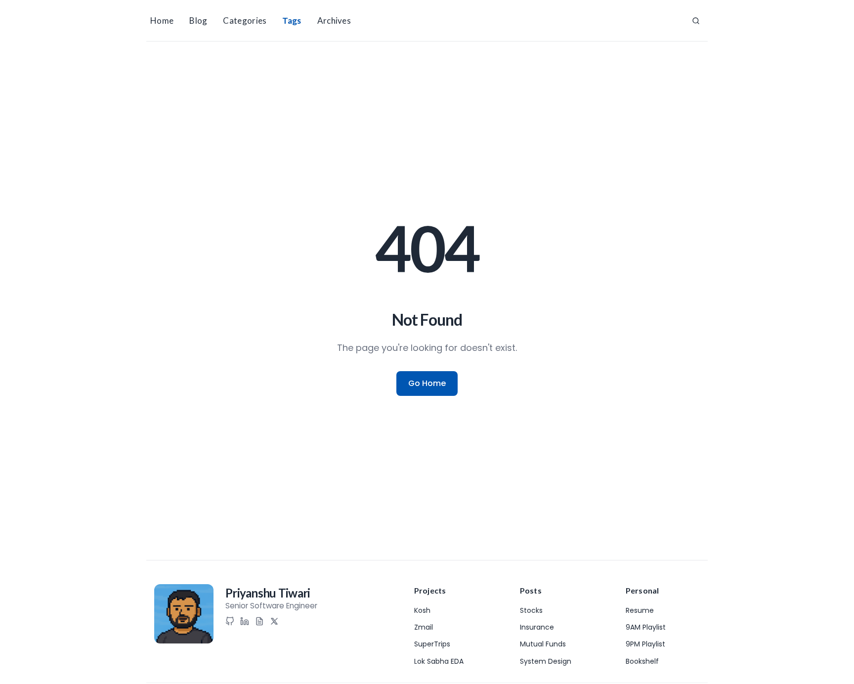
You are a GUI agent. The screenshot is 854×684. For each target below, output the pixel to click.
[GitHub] (229, 621)
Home (161, 20)
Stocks (531, 610)
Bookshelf (642, 661)
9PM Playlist (645, 644)
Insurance (537, 627)
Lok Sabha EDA (439, 661)
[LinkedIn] (244, 621)
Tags (291, 20)
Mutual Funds (543, 644)
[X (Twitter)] (274, 621)
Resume (640, 610)
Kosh (422, 610)
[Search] (696, 21)
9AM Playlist (646, 627)
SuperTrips (432, 644)
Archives (334, 20)
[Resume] (259, 621)
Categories (244, 20)
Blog (198, 20)
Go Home (427, 383)
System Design (545, 661)
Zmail (423, 627)
